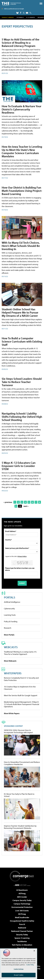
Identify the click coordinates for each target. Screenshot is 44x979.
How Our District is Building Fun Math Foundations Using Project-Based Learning (22, 191)
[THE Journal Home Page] (11, 3)
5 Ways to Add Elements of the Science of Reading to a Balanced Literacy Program (20, 42)
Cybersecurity (9, 608)
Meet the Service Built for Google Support (20, 695)
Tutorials (20, 17)
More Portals (9, 635)
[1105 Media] (22, 885)
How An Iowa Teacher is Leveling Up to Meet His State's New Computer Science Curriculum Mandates (22, 151)
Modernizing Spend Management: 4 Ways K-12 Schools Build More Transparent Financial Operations (21, 704)
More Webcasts (10, 661)
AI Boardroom (22, 890)
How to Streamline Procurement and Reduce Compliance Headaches (22, 763)
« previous (8, 502)
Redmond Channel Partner (22, 931)
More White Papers (12, 713)
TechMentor (22, 941)
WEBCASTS (11, 647)
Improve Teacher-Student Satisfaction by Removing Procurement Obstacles (20, 827)
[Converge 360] (22, 876)
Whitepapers (12, 673)
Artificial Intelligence (12, 602)
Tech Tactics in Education (22, 945)
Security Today (22, 934)
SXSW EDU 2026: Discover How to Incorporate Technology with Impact (18, 731)
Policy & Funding (10, 621)
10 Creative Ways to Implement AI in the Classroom (20, 687)
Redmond (22, 927)
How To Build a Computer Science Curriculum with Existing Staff (22, 341)
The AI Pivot (22, 948)
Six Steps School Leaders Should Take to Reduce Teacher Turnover (22, 382)
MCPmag (22, 914)
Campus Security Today (22, 900)
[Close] (34, 950)
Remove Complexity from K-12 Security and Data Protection (21, 679)
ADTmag (22, 893)
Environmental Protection (22, 907)
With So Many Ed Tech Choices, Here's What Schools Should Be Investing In (21, 246)
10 (20, 506)
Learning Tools (10, 615)
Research (7, 628)
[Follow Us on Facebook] (21, 13)
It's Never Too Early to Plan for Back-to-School (19, 795)
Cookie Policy (30, 965)
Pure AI (22, 924)
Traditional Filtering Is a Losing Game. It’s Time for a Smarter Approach (20, 653)
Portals (9, 597)
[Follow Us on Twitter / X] (24, 13)
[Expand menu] (41, 4)
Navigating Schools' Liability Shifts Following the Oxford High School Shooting (22, 417)
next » (25, 506)
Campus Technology (22, 903)
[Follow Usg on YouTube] (27, 13)
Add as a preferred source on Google (14, 9)
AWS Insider (22, 897)
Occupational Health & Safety (22, 921)
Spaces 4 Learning (22, 938)
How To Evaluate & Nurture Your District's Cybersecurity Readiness (21, 109)
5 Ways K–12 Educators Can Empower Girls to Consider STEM (18, 466)
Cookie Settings (18, 969)
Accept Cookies (18, 975)
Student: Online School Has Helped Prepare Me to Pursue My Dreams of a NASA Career (20, 312)
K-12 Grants (30, 17)
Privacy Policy (22, 556)
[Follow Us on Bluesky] (17, 13)
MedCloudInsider (22, 917)
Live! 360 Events (22, 910)
